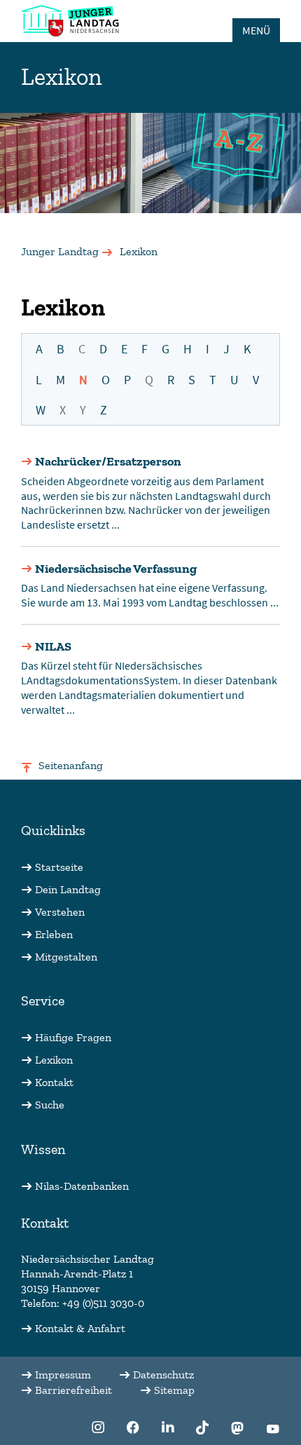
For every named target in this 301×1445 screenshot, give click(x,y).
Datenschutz (163, 1374)
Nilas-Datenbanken (82, 1186)
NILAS (53, 646)
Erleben (54, 934)
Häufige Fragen (73, 1037)
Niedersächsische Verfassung (116, 568)
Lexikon (54, 1059)
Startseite (59, 867)
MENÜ (256, 30)
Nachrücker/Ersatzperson (108, 461)
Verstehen (60, 911)
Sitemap (174, 1390)
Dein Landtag (68, 889)
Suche (49, 1104)
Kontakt (54, 1082)
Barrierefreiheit (73, 1390)
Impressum (63, 1374)
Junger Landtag (60, 251)
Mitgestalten (66, 956)
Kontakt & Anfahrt (80, 1328)
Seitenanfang (70, 765)
